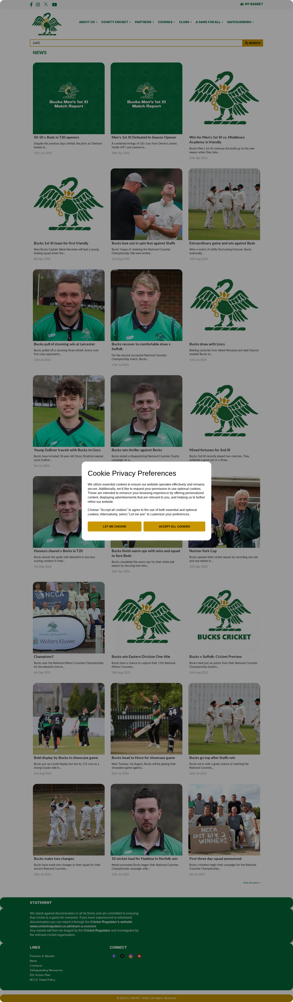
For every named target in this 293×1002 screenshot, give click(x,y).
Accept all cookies (174, 526)
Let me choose (114, 526)
